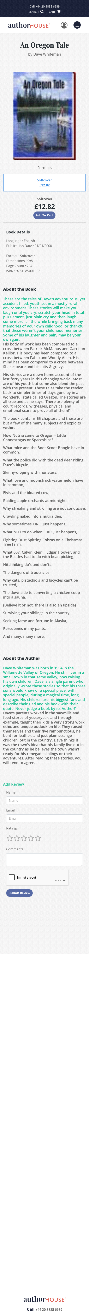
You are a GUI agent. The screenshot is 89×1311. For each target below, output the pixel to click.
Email (10, 810)
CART (52, 12)
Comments (14, 849)
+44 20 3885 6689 (48, 6)
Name (11, 792)
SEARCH (34, 12)
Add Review (13, 784)
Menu (78, 24)
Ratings (12, 828)
